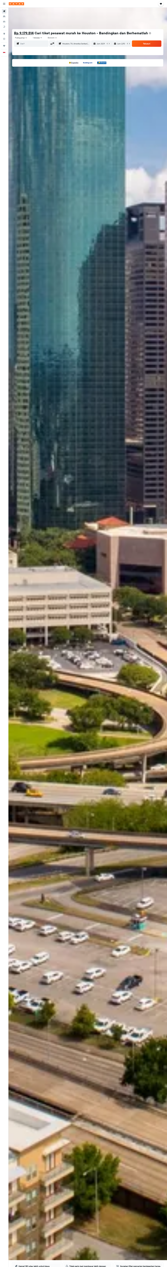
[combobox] (21, 38)
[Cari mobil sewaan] (4, 21)
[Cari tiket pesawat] (4, 11)
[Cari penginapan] (4, 16)
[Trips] (4, 45)
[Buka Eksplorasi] (4, 33)
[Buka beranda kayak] (16, 3)
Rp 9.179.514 (24, 33)
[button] (4, 3)
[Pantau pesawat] (4, 38)
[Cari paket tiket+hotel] (4, 26)
